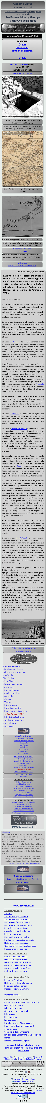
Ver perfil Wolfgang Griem (24, 1082)
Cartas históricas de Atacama (24, 811)
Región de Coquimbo (13, 980)
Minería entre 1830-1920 (14, 672)
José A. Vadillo (22, 538)
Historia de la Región (13, 1005)
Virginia (7, 702)
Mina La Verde (10, 705)
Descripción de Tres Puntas (23, 761)
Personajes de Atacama (22, 74)
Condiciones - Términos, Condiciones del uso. (23, 863)
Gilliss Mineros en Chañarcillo (23, 797)
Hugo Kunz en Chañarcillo (24, 795)
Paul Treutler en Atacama (23, 786)
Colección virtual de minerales (17, 931)
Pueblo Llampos (11, 690)
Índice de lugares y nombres (16, 989)
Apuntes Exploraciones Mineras (18, 925)
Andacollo (14, 342)
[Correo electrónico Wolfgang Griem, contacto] (26, 1072)
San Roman (22, 251)
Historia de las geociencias (16, 943)
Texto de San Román (22, 51)
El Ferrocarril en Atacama (23, 807)
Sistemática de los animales (16, 937)
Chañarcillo (8, 675)
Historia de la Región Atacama (18, 879)
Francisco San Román (19, 65)
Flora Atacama (10, 1017)
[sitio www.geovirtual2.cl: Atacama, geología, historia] (24, 825)
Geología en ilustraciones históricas (20, 946)
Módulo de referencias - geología (19, 940)
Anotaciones (22, 47)
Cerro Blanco (9, 681)
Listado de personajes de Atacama (24, 813)
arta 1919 (9, 687)
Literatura (23, 777)
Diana (19, 466)
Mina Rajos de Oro (12, 708)
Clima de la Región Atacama (16, 1032)
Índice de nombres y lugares (16, 1041)
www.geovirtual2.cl (23, 906)
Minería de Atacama (24, 736)
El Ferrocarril (10, 1014)
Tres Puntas (8, 678)
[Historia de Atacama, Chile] (24, 664)
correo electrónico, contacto (24, 1079)
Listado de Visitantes (23, 782)
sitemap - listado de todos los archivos (23, 1045)
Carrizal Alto (23, 747)
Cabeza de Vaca (23, 754)
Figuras (22, 44)
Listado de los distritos (13, 669)
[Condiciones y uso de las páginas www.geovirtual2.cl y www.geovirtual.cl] (29, 1072)
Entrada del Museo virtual (15, 957)
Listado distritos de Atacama (24, 741)
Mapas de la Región (13, 1026)
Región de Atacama (13, 1002)
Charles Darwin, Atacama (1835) (23, 788)
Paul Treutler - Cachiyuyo (15, 711)
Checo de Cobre (10, 723)
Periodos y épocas (12, 934)
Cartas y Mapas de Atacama (23, 809)
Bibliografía (22, 263)
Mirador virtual (11, 1023)
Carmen (7, 699)
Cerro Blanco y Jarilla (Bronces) (23, 767)
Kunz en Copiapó (24, 793)
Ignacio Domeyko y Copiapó (23, 791)
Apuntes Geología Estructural (17, 920)
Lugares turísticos (31, 1002)
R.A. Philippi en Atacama (23, 784)
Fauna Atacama (11, 1020)
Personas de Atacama (22, 249)
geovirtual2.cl (8, 1057)
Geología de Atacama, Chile (16, 1011)
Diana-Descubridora (19, 429)
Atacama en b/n (27, 1023)
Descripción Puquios (24, 763)
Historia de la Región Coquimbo (18, 983)
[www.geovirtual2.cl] (23, 828)
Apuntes (8, 914)
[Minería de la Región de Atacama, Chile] (23, 1067)
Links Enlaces (10, 1035)
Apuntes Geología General (16, 917)
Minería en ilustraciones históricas (22, 266)
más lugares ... (9, 726)
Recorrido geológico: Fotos (16, 928)
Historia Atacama (23, 651)
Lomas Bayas (23, 751)
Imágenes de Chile (12, 995)
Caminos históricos (12, 693)
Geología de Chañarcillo (23, 759)
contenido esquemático (15, 1048)
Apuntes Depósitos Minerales (17, 922)
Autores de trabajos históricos (17, 968)
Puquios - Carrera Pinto (13, 720)
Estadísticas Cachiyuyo (14, 717)
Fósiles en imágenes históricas (17, 965)
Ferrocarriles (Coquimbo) (15, 986)
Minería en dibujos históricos (17, 962)
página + (22, 57)
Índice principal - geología (15, 949)
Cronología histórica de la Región (23, 802)
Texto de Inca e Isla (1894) (23, 772)
